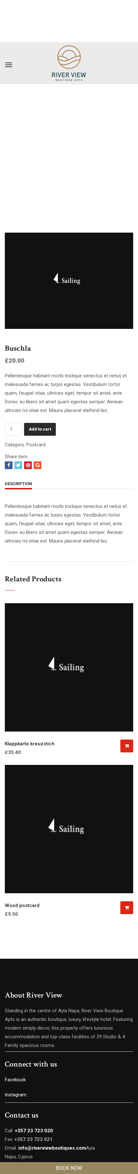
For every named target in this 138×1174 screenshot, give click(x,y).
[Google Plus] (37, 465)
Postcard (36, 445)
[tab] (18, 484)
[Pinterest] (28, 465)
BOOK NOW (69, 1168)
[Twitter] (18, 465)
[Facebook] (9, 465)
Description (18, 483)
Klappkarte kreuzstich (30, 744)
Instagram (16, 1095)
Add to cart (40, 429)
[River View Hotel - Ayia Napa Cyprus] (69, 63)
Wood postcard (22, 905)
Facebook (15, 1080)
